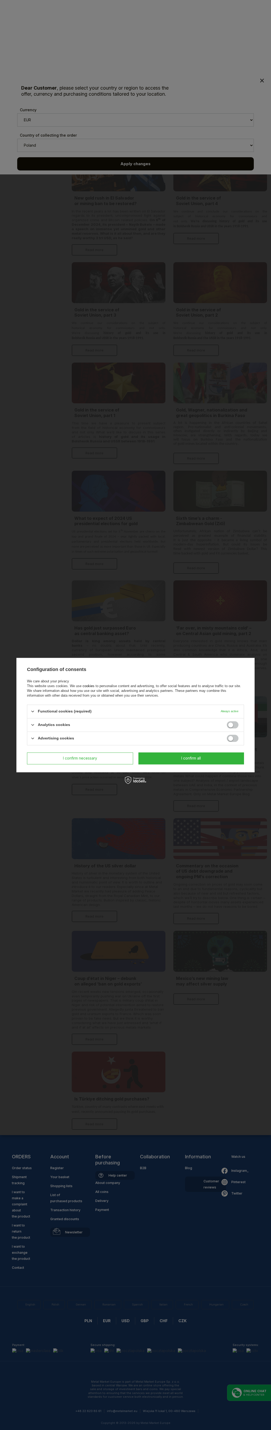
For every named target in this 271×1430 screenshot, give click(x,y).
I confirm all (191, 758)
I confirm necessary (80, 758)
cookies (89, 686)
